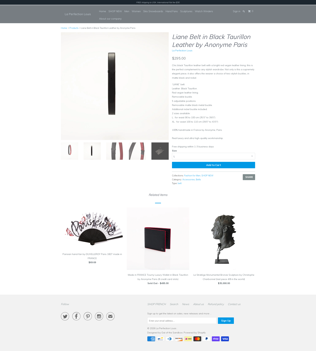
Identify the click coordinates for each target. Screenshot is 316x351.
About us (198, 304)
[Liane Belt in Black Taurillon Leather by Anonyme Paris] (115, 86)
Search (174, 304)
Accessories (188, 179)
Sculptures (186, 11)
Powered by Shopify (195, 332)
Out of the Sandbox (172, 332)
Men (126, 11)
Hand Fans (172, 11)
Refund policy (216, 304)
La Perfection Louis (78, 14)
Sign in (236, 11)
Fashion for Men (192, 175)
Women (136, 11)
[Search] (244, 11)
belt (180, 183)
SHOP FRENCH (156, 304)
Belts (198, 179)
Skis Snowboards (153, 11)
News (185, 304)
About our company (110, 18)
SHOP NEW (115, 11)
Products (74, 28)
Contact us (234, 304)
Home (102, 11)
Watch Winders (204, 11)
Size (174, 150)
